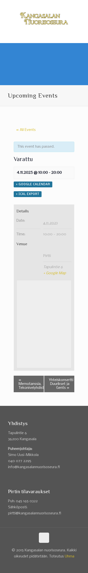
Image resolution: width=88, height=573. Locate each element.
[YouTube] (47, 5)
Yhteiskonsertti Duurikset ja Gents (61, 384)
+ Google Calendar (33, 184)
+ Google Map (54, 273)
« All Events (26, 130)
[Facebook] (41, 5)
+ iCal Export (27, 194)
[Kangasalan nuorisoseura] (44, 18)
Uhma (69, 556)
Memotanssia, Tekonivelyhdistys (31, 384)
